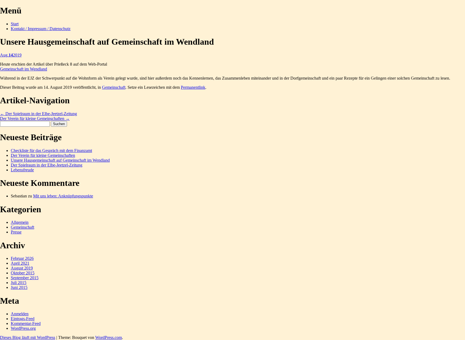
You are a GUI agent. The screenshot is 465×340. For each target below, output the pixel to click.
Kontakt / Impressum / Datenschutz (41, 28)
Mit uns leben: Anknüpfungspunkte (63, 196)
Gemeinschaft (113, 87)
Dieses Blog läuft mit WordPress (27, 337)
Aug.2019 (11, 55)
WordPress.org (23, 328)
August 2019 (22, 268)
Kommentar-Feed (26, 323)
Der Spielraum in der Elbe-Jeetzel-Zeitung (38, 113)
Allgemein (20, 222)
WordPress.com (108, 337)
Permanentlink (193, 87)
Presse (16, 232)
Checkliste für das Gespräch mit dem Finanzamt (51, 150)
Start (15, 24)
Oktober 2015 (22, 273)
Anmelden (20, 313)
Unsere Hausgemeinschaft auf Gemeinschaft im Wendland (60, 160)
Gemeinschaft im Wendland (23, 69)
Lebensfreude (22, 170)
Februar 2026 (22, 258)
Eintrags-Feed (22, 318)
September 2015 (24, 277)
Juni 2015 (19, 287)
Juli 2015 (18, 282)
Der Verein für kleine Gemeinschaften (35, 118)
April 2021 (20, 263)
